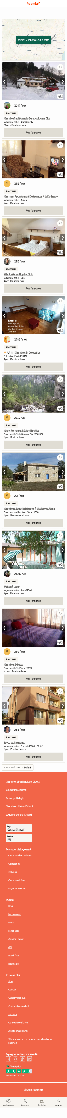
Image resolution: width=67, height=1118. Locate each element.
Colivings (12, 872)
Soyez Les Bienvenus (14, 742)
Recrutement (14, 914)
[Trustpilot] (19, 1075)
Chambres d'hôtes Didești (19, 806)
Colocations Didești (16, 789)
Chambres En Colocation (27, 352)
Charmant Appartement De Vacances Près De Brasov (31, 196)
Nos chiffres (13, 955)
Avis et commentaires (18, 1031)
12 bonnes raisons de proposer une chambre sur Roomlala (30, 1041)
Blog (10, 906)
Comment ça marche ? (18, 1006)
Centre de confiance (18, 1022)
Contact (12, 989)
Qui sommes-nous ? (17, 998)
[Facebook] (8, 1059)
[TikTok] (22, 1059)
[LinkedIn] (29, 1059)
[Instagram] (15, 1059)
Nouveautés (13, 964)
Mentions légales (16, 939)
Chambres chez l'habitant (20, 855)
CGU (10, 947)
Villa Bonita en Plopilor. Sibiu (18, 274)
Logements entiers (17, 888)
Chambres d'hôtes (16, 880)
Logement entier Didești (19, 814)
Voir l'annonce (33, 132)
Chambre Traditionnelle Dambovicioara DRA (27, 118)
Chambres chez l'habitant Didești (23, 781)
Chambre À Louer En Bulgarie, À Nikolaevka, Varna (29, 508)
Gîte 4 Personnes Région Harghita (21, 430)
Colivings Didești (15, 798)
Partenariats (13, 931)
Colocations (14, 864)
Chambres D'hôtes (13, 664)
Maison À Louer (12, 586)
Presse (11, 922)
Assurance (12, 1014)
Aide (10, 981)
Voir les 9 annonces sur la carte (33, 40)
